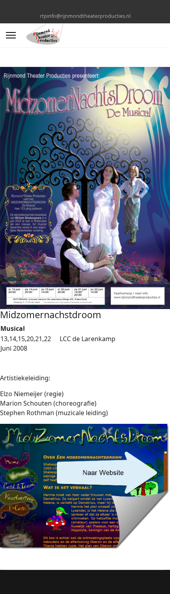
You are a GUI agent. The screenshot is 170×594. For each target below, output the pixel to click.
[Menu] (11, 35)
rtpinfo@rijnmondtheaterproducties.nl (85, 16)
